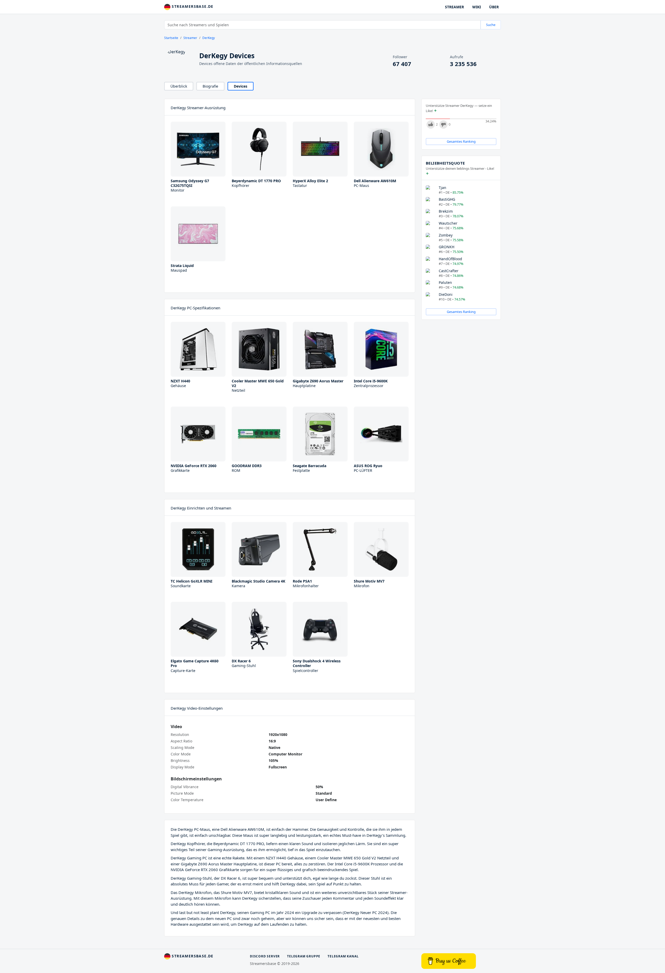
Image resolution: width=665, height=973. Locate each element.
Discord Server (265, 956)
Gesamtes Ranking (461, 141)
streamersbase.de (192, 6)
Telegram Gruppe (303, 956)
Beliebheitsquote (445, 163)
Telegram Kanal (343, 956)
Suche (490, 24)
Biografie (210, 86)
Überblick (178, 86)
